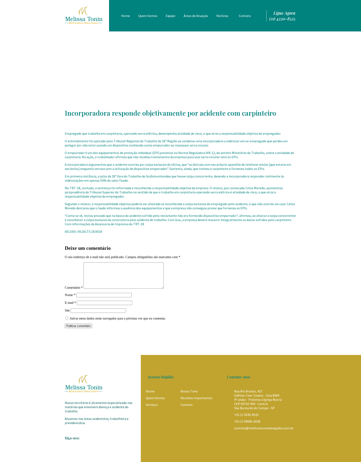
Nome (70, 295)
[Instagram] (77, 448)
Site (67, 310)
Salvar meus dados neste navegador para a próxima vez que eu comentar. (118, 318)
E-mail (70, 302)
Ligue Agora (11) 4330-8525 (282, 15)
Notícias (222, 16)
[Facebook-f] (68, 448)
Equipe (170, 16)
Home (125, 16)
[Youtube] (85, 448)
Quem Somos (147, 16)
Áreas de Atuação (196, 16)
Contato (245, 16)
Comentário (74, 287)
